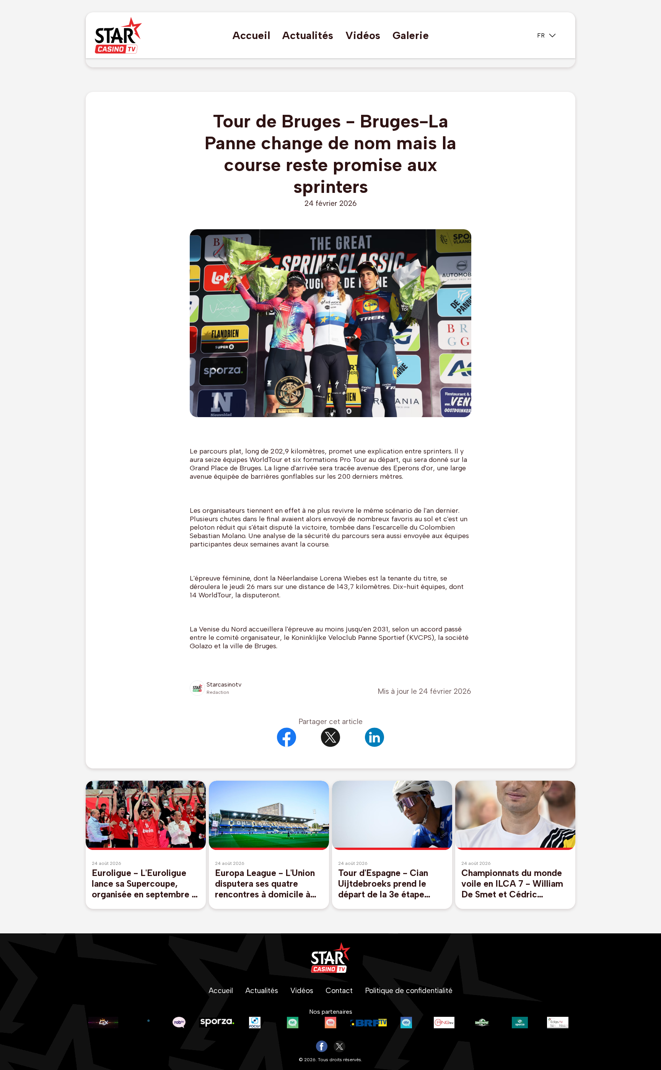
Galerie (410, 35)
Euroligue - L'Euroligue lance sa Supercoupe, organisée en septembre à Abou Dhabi (144, 884)
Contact (339, 990)
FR (541, 35)
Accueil (251, 35)
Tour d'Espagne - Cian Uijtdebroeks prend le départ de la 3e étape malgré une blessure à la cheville (387, 884)
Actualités (307, 35)
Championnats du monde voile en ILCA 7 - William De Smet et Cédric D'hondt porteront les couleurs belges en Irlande (514, 884)
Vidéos (362, 35)
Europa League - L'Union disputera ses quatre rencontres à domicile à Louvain (265, 884)
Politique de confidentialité (409, 990)
